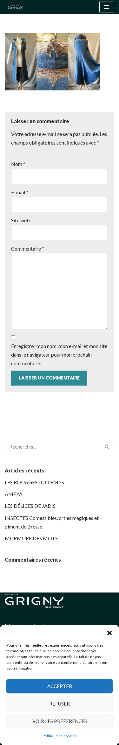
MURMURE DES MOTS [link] (31, 538)
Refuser (59, 703)
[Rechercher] (107, 446)
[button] (109, 633)
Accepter (59, 686)
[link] (16, 7)
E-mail (19, 192)
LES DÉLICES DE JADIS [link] (30, 506)
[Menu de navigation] (106, 7)
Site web (20, 220)
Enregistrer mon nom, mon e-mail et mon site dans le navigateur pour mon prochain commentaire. (59, 354)
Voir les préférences (59, 721)
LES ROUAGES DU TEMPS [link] (34, 482)
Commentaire (27, 248)
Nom (18, 164)
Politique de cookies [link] (60, 736)
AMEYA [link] (14, 494)
